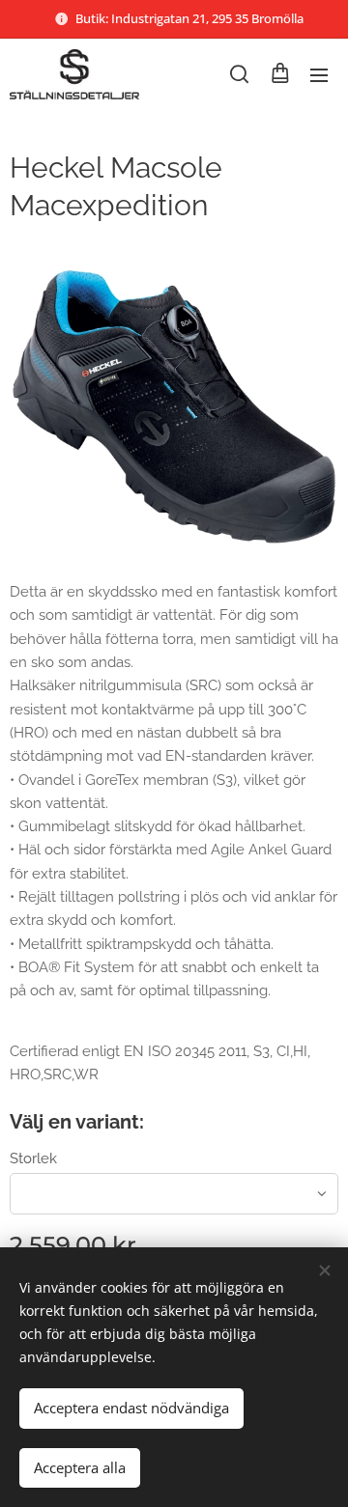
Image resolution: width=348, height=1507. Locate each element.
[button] (239, 74)
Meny (319, 74)
